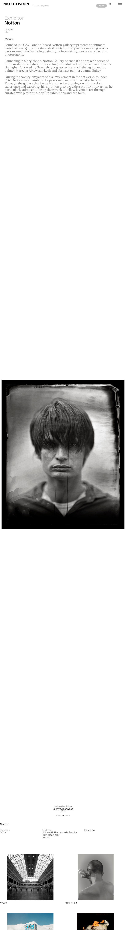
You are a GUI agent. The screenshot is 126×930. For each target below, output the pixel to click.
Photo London (15, 4)
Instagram (89, 830)
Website (9, 39)
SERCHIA (71, 903)
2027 (3, 903)
